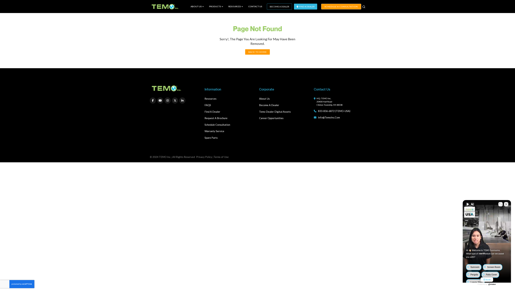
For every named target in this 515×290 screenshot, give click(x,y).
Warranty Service (214, 131)
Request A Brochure (216, 118)
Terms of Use (221, 156)
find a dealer (306, 6)
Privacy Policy (204, 156)
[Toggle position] (500, 204)
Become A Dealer (279, 6)
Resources (210, 98)
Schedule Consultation (217, 124)
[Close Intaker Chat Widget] (506, 204)
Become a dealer (269, 105)
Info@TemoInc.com (329, 117)
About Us (264, 98)
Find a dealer (212, 111)
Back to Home (257, 52)
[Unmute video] (467, 204)
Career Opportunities (271, 118)
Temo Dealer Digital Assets (275, 111)
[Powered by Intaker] (492, 284)
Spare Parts (211, 137)
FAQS (208, 105)
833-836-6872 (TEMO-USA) (333, 111)
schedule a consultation (341, 6)
